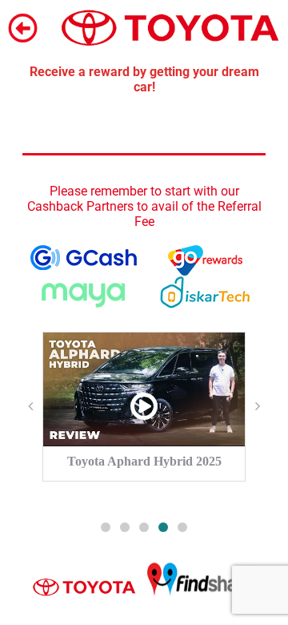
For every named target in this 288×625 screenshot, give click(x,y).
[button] (105, 527)
